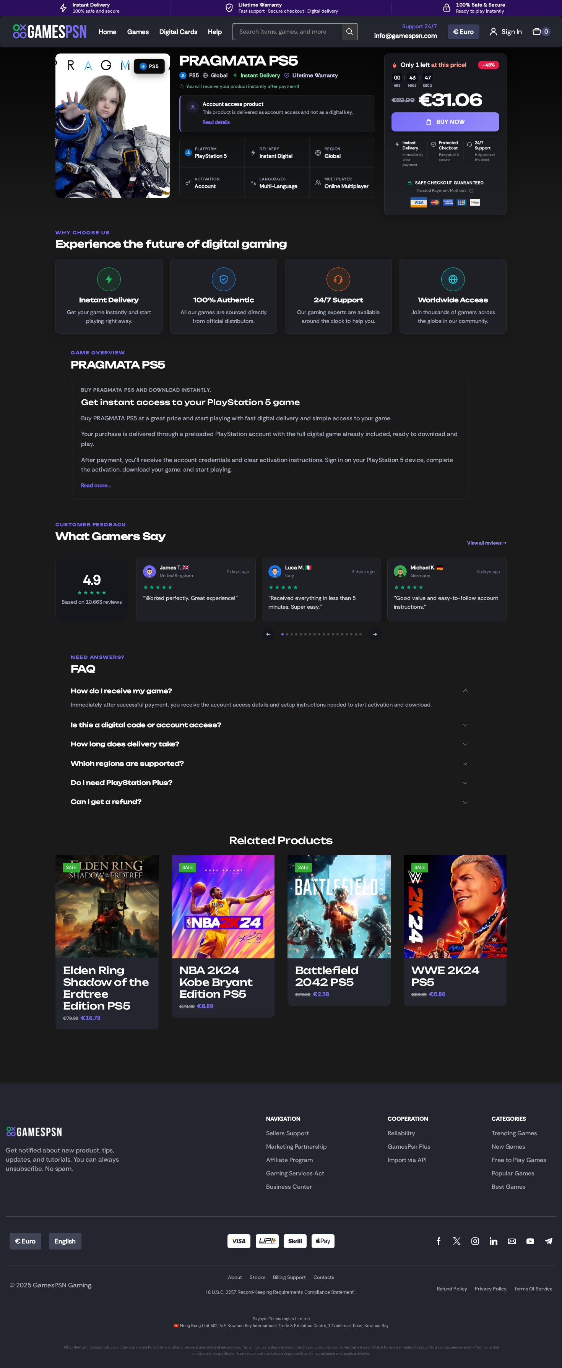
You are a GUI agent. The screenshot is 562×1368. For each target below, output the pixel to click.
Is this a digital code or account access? (146, 725)
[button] (506, 31)
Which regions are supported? (127, 763)
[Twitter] (457, 1241)
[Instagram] (475, 1241)
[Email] (512, 1241)
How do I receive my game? (121, 691)
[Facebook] (438, 1241)
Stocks (257, 1277)
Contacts (323, 1277)
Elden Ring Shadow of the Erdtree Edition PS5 (106, 988)
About (235, 1277)
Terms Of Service (533, 1288)
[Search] (349, 32)
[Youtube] (530, 1241)
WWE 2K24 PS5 (445, 976)
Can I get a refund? (106, 802)
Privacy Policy (491, 1288)
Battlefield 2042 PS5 (326, 976)
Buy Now (451, 122)
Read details (216, 122)
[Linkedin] (493, 1241)
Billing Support (289, 1277)
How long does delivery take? (125, 744)
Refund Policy (452, 1288)
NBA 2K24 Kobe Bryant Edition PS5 (216, 982)
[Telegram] (548, 1241)
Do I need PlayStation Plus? (121, 782)
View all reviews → (487, 543)
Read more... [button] (96, 485)
